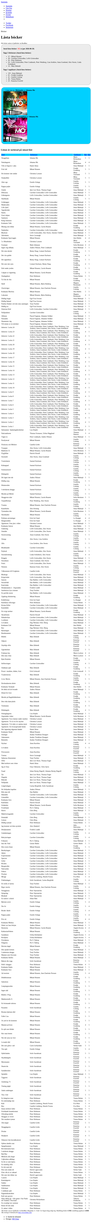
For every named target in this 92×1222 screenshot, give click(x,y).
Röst (89, 155)
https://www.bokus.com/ (25, 1212)
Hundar (9, 10)
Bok (85, 155)
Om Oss (9, 8)
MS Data (15, 1219)
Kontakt (9, 12)
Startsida (4, 2)
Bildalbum (10, 17)
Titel (3, 155)
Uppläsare (77, 155)
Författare (33, 155)
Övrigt (8, 15)
